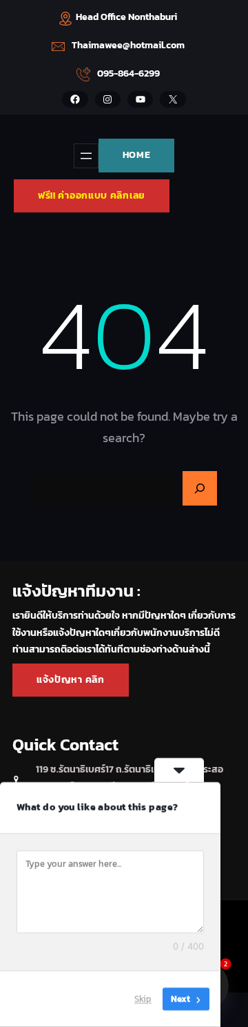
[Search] (200, 488)
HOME (137, 155)
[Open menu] (86, 155)
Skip (143, 999)
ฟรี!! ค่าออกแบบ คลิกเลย (91, 195)
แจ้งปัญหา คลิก (71, 679)
